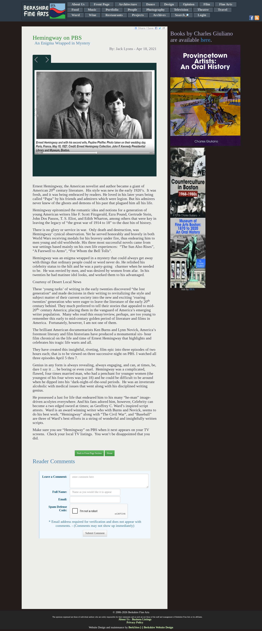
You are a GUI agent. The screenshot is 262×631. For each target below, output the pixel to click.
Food (75, 9)
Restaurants (114, 15)
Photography (155, 9)
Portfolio (112, 9)
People (132, 9)
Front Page (102, 4)
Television (181, 9)
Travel (222, 9)
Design (169, 4)
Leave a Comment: (54, 476)
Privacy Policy (135, 622)
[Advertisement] (94, 575)
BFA (191, 289)
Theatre (203, 9)
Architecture (128, 4)
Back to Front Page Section (89, 453)
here (205, 40)
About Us (78, 4)
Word (76, 15)
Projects (138, 15)
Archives (159, 15)
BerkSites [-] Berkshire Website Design (151, 627)
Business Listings (141, 619)
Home (109, 453)
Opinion (188, 4)
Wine (92, 15)
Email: (62, 499)
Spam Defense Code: (58, 508)
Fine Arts (225, 4)
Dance (150, 4)
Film (207, 4)
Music (92, 9)
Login (202, 15)
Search (180, 15)
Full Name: (59, 491)
